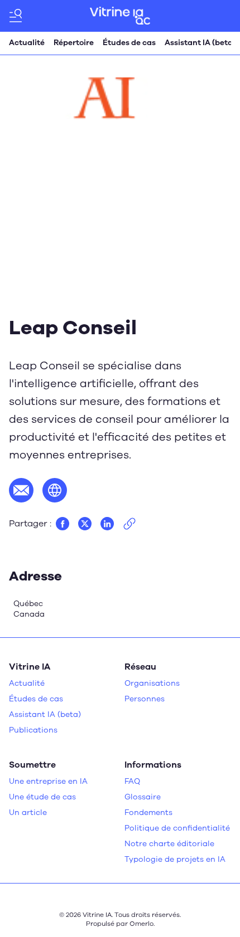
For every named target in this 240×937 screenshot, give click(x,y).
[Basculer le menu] (15, 15)
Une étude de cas (42, 797)
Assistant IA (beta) (200, 42)
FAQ (132, 781)
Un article (28, 812)
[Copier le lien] (129, 523)
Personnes (144, 699)
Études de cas (129, 42)
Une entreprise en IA (48, 781)
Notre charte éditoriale (169, 843)
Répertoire (74, 42)
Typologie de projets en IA (174, 859)
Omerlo (141, 923)
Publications (33, 730)
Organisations (152, 683)
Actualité (27, 42)
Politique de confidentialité (177, 828)
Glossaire (142, 797)
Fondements (148, 812)
